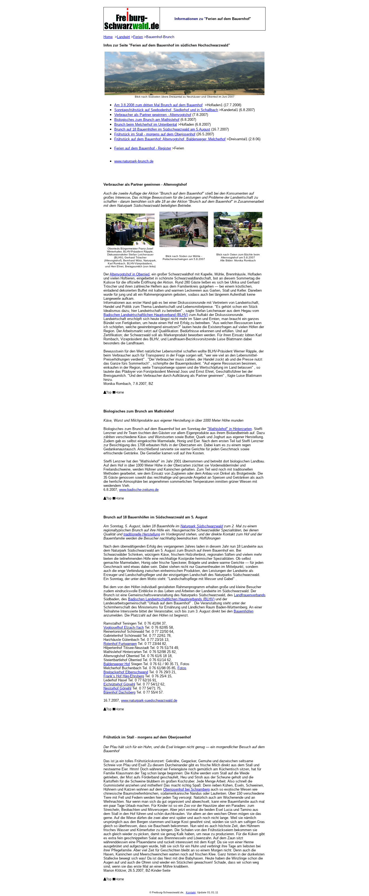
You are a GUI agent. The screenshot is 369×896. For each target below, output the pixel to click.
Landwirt (123, 37)
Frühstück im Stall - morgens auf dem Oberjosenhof (154, 134)
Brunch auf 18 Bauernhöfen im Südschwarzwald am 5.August (162, 129)
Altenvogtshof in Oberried (129, 274)
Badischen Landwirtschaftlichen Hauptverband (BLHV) (145, 315)
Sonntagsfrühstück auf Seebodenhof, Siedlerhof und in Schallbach (166, 110)
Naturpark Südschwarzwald (201, 526)
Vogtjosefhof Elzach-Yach (123, 627)
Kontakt (191, 892)
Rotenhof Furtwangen (120, 644)
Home (108, 37)
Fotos (181, 668)
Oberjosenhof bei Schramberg (186, 789)
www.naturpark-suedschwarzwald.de (149, 700)
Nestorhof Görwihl (117, 688)
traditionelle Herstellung (141, 534)
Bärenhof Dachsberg (119, 692)
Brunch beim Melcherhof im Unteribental (145, 124)
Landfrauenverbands (250, 595)
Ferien (138, 37)
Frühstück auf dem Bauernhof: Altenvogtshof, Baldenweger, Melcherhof (170, 139)
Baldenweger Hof (116, 664)
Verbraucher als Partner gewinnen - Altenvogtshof (152, 115)
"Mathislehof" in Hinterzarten (229, 429)
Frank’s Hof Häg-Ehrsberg (123, 676)
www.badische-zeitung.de (139, 490)
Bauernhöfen (243, 611)
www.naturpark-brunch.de (133, 161)
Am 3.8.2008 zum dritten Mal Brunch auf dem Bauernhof (158, 105)
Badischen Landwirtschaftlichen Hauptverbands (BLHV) (171, 599)
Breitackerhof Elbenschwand (125, 672)
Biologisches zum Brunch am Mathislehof (146, 120)
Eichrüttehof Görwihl (119, 684)
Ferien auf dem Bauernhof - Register (142, 148)
